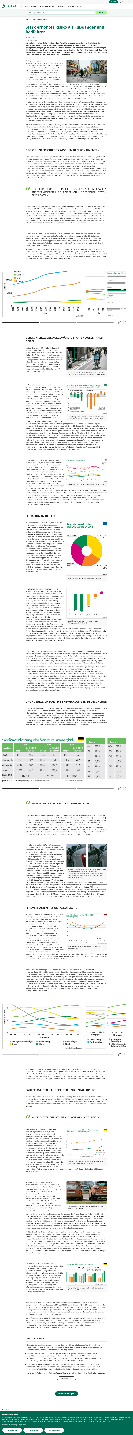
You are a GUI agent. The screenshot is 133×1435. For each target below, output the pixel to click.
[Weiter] (124, 322)
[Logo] (10, 6)
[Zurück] (119, 322)
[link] (124, 1)
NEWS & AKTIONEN (47, 6)
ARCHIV (71, 6)
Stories (79, 6)
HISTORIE (61, 6)
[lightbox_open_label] (86, 358)
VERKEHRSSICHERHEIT (28, 6)
